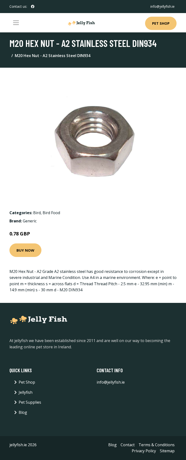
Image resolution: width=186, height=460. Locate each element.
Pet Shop (161, 23)
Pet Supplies (30, 402)
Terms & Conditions (157, 444)
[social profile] (32, 6)
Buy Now (25, 250)
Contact (128, 444)
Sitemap (167, 450)
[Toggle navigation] (16, 22)
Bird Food (51, 212)
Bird (37, 212)
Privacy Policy (144, 450)
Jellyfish (25, 392)
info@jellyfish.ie (162, 6)
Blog (23, 412)
